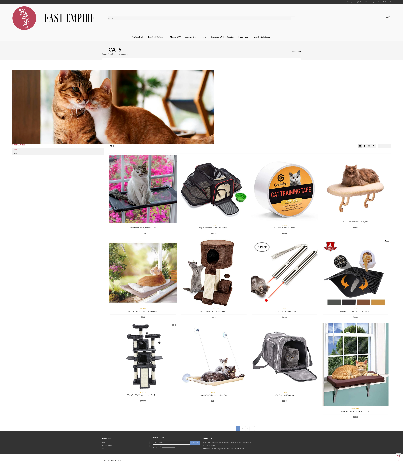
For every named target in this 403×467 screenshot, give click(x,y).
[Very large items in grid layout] (369, 146)
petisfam (284, 392)
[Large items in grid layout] (364, 146)
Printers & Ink (137, 37)
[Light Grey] (175, 325)
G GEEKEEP (284, 225)
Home (104, 442)
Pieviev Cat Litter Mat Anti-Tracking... (355, 311)
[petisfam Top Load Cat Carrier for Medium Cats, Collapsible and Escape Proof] (284, 356)
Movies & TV (175, 37)
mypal (214, 225)
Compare (351, 2)
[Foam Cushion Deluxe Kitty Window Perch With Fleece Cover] (355, 364)
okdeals (213, 392)
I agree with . (165, 447)
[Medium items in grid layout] (360, 146)
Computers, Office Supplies (222, 37)
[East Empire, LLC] (58, 18)
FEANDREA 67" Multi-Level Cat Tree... (143, 395)
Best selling (384, 146)
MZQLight (284, 308)
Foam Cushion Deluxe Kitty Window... (355, 411)
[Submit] (293, 18)
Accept (385, 464)
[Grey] (388, 241)
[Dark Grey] (173, 325)
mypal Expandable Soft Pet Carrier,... (214, 228)
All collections (19, 150)
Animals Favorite (214, 308)
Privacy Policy (107, 445)
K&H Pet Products (355, 219)
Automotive (190, 37)
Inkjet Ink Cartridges (156, 37)
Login (373, 2)
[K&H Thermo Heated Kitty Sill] (355, 186)
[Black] (386, 241)
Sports (203, 37)
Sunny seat (143, 308)
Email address (158, 443)
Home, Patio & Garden (262, 37)
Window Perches (355, 408)
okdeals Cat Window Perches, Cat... (214, 395)
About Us (105, 448)
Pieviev (355, 308)
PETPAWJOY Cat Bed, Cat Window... (143, 311)
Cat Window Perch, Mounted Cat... (143, 227)
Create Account (385, 2)
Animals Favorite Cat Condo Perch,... (214, 311)
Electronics (243, 37)
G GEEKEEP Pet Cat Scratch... (285, 228)
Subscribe (195, 442)
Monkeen (143, 225)
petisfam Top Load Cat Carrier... (285, 395)
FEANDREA (143, 392)
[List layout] (373, 146)
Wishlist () (363, 2)
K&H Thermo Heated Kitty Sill (355, 221)
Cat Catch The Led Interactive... (284, 311)
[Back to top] (398, 460)
